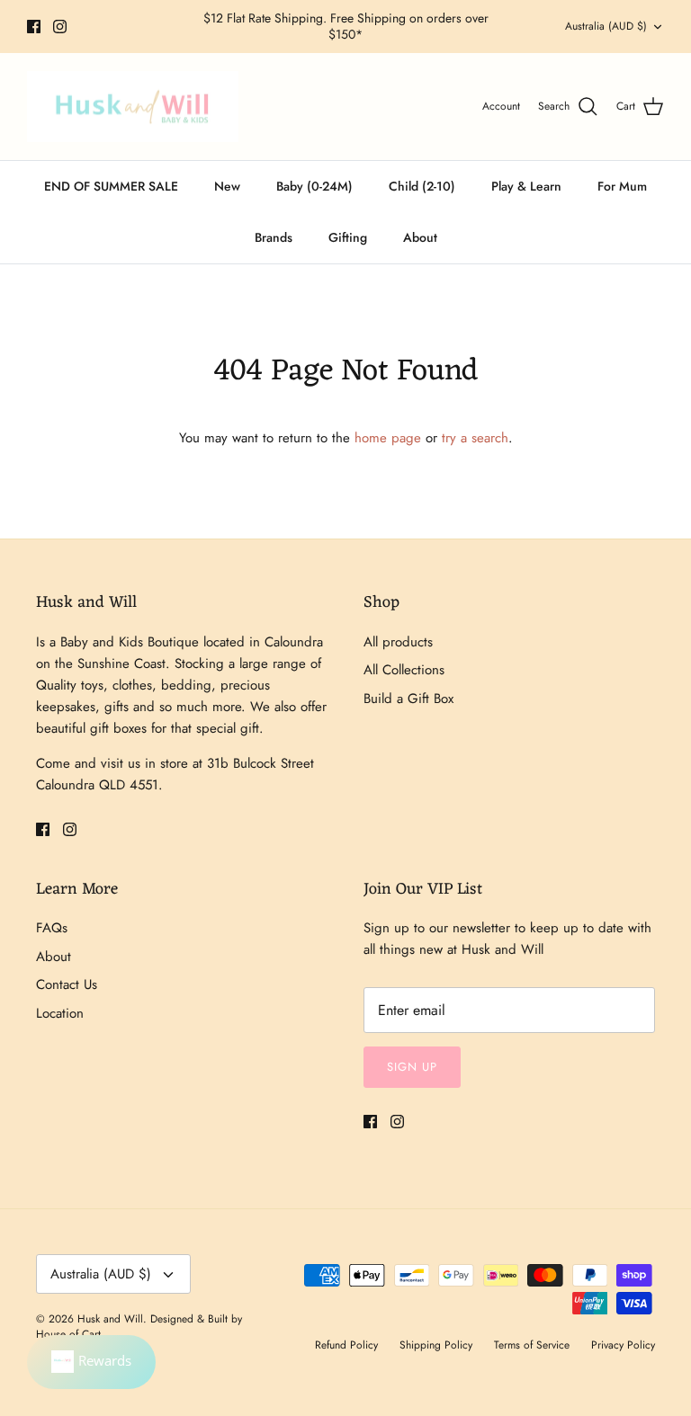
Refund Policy (346, 1345)
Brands (273, 237)
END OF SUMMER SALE (111, 186)
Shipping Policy (435, 1345)
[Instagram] (60, 26)
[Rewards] (91, 1362)
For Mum (622, 186)
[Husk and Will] (132, 107)
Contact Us (66, 984)
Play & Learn (526, 186)
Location (60, 1013)
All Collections (403, 670)
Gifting (347, 237)
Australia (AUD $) (606, 26)
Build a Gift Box (408, 698)
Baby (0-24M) (314, 186)
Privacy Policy (623, 1345)
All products (398, 642)
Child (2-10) (422, 186)
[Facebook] (33, 26)
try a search (475, 438)
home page (387, 438)
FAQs (51, 928)
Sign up (412, 1066)
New (227, 186)
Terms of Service (532, 1345)
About (420, 237)
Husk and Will (110, 1319)
